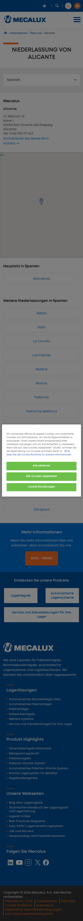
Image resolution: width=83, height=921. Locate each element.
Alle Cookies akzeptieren (41, 477)
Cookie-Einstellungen (41, 487)
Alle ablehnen (41, 466)
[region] (41, 460)
